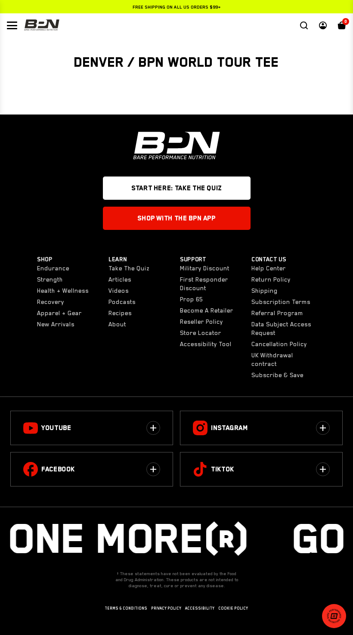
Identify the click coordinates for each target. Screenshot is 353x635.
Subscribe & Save (277, 375)
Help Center (268, 268)
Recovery (50, 301)
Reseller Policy (201, 321)
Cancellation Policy (279, 344)
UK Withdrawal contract (272, 359)
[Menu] (12, 25)
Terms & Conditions (126, 608)
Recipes (120, 313)
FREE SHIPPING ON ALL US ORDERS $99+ (177, 6)
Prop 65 (191, 299)
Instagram (229, 428)
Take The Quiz (128, 268)
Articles (119, 279)
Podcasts (122, 301)
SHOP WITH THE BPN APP (176, 218)
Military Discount (204, 268)
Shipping (264, 290)
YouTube (56, 428)
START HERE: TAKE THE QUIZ (176, 188)
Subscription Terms (280, 301)
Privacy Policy (166, 608)
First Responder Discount (204, 283)
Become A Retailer (206, 310)
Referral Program (277, 313)
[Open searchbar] (304, 25)
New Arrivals (55, 324)
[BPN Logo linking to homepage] (41, 25)
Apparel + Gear (59, 313)
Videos (118, 290)
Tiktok (222, 469)
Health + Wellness (63, 290)
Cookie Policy (233, 608)
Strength (50, 279)
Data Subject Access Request (281, 328)
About (117, 324)
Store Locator (200, 332)
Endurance (53, 268)
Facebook (58, 469)
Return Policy (271, 279)
